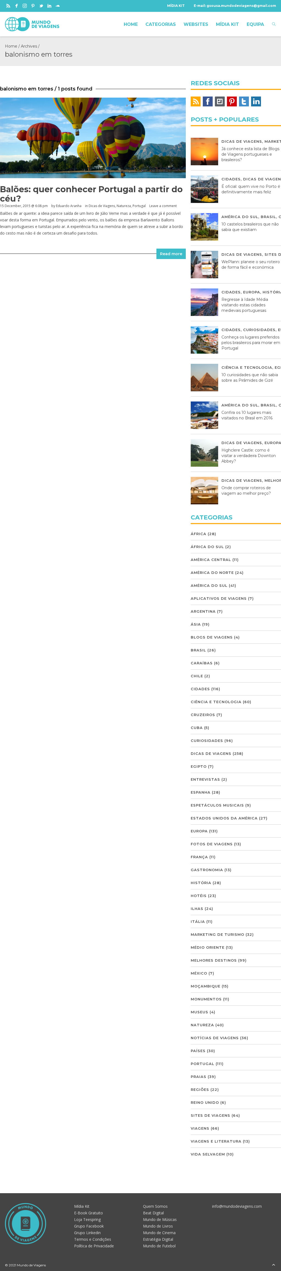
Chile (197, 676)
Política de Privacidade (94, 1245)
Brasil (268, 216)
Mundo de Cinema (159, 1232)
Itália (198, 921)
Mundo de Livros (158, 1226)
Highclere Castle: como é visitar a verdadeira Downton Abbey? (248, 456)
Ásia (196, 624)
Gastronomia (207, 870)
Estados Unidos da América (224, 818)
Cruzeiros (203, 714)
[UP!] (273, 1265)
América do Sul (239, 216)
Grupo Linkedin (87, 1232)
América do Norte (212, 572)
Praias (198, 1076)
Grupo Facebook (89, 1226)
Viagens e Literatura (216, 1141)
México (199, 973)
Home (11, 46)
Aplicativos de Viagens (219, 598)
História (201, 883)
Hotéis (199, 895)
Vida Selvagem (208, 1154)
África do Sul (207, 546)
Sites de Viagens (210, 1115)
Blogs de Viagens (212, 637)
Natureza (124, 205)
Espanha (200, 792)
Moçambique (205, 986)
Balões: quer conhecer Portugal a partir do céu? (91, 194)
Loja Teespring (87, 1219)
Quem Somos (155, 1206)
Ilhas (197, 908)
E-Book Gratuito (88, 1212)
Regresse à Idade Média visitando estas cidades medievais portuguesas (244, 305)
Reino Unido (205, 1102)
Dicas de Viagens (102, 205)
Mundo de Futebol (159, 1245)
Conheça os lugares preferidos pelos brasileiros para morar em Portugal (250, 343)
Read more (171, 253)
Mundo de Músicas (160, 1219)
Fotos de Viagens (212, 844)
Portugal (139, 205)
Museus (199, 1012)
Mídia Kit (81, 1206)
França (199, 857)
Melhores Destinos (214, 960)
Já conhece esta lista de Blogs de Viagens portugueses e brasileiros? (250, 154)
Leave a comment (163, 205)
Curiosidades (259, 330)
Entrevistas (205, 779)
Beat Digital (153, 1212)
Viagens (200, 1128)
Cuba (197, 727)
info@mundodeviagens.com (237, 1206)
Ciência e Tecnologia (246, 367)
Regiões (200, 1089)
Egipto (199, 766)
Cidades (231, 179)
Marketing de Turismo (217, 934)
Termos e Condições (92, 1239)
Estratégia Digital (158, 1239)
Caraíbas (202, 663)
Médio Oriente (207, 947)
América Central (211, 559)
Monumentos (206, 999)
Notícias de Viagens (215, 1038)
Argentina (203, 611)
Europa (251, 292)
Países (198, 1051)
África (198, 534)
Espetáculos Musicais (217, 805)
